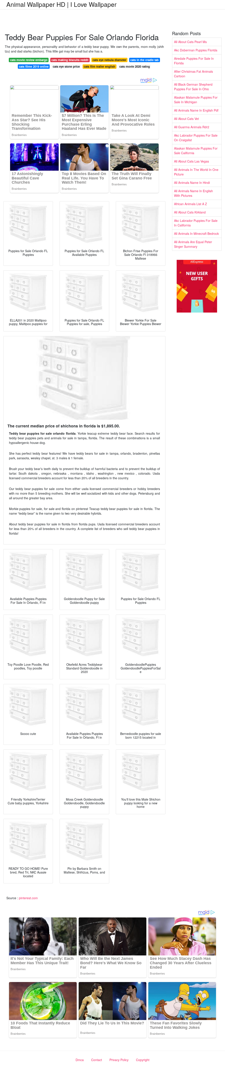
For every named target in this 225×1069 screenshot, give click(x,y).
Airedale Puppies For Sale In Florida (194, 60)
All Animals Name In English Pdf (196, 110)
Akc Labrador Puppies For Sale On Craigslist (196, 137)
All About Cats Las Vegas (191, 161)
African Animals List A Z (190, 204)
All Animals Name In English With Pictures (193, 193)
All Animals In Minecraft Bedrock (196, 233)
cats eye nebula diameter (109, 60)
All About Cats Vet (186, 118)
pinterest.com (28, 898)
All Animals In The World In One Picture (196, 171)
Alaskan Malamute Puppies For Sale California (196, 150)
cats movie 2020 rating (134, 66)
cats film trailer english (99, 66)
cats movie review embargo (28, 60)
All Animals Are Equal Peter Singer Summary (193, 244)
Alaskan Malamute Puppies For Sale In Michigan (196, 99)
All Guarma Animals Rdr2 (191, 127)
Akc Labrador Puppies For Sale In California (196, 222)
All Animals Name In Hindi (192, 182)
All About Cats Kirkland (190, 212)
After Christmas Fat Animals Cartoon (193, 73)
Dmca (80, 1060)
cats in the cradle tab (144, 60)
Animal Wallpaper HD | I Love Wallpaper (61, 4)
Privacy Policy (119, 1060)
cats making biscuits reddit (69, 60)
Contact (96, 1060)
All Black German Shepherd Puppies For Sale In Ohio (193, 86)
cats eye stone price (66, 66)
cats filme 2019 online (34, 66)
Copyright (142, 1060)
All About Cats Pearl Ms (190, 42)
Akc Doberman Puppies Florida (195, 50)
